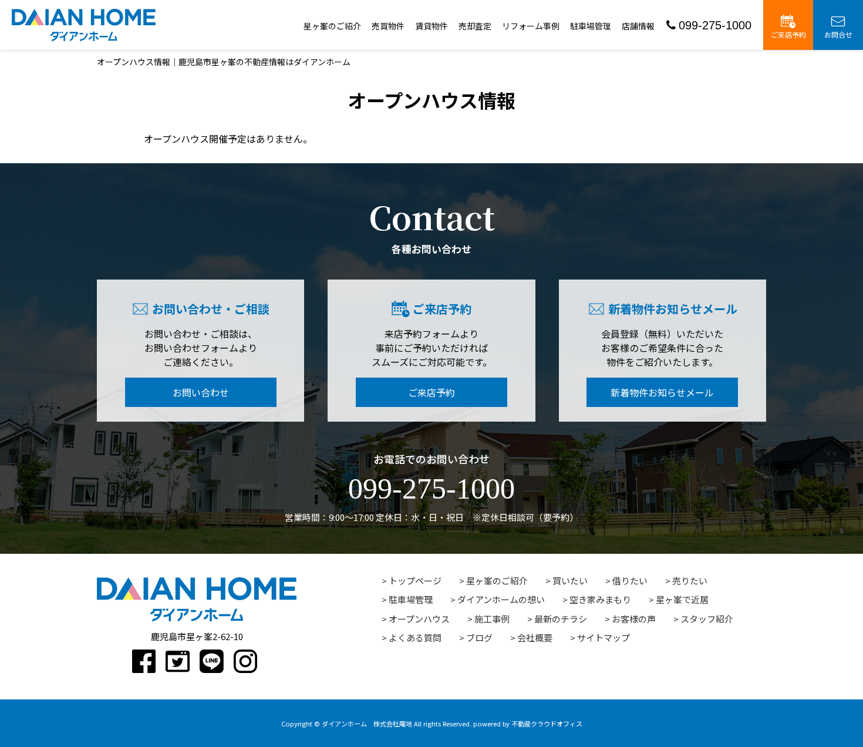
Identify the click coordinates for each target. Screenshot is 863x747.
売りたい (689, 580)
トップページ (415, 580)
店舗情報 (638, 26)
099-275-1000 (715, 25)
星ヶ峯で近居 (682, 599)
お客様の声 (634, 619)
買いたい (570, 580)
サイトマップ (603, 637)
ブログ (479, 637)
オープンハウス (419, 619)
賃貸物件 (431, 26)
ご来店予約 (788, 34)
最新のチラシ (560, 619)
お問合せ (838, 34)
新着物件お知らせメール (662, 392)
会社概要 (534, 637)
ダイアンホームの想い (501, 599)
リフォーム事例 (530, 26)
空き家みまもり (600, 599)
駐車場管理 (590, 26)
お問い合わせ (201, 392)
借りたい (630, 580)
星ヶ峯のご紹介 (332, 26)
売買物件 (388, 26)
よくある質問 (415, 637)
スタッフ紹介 (706, 619)
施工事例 (492, 619)
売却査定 (475, 26)
